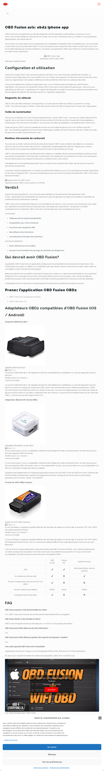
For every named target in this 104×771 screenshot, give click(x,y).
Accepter (52, 747)
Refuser (52, 754)
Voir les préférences (52, 762)
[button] (100, 718)
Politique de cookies (41, 768)
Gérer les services (10, 740)
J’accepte (51, 690)
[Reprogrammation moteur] (5, 4)
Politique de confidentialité (59, 768)
